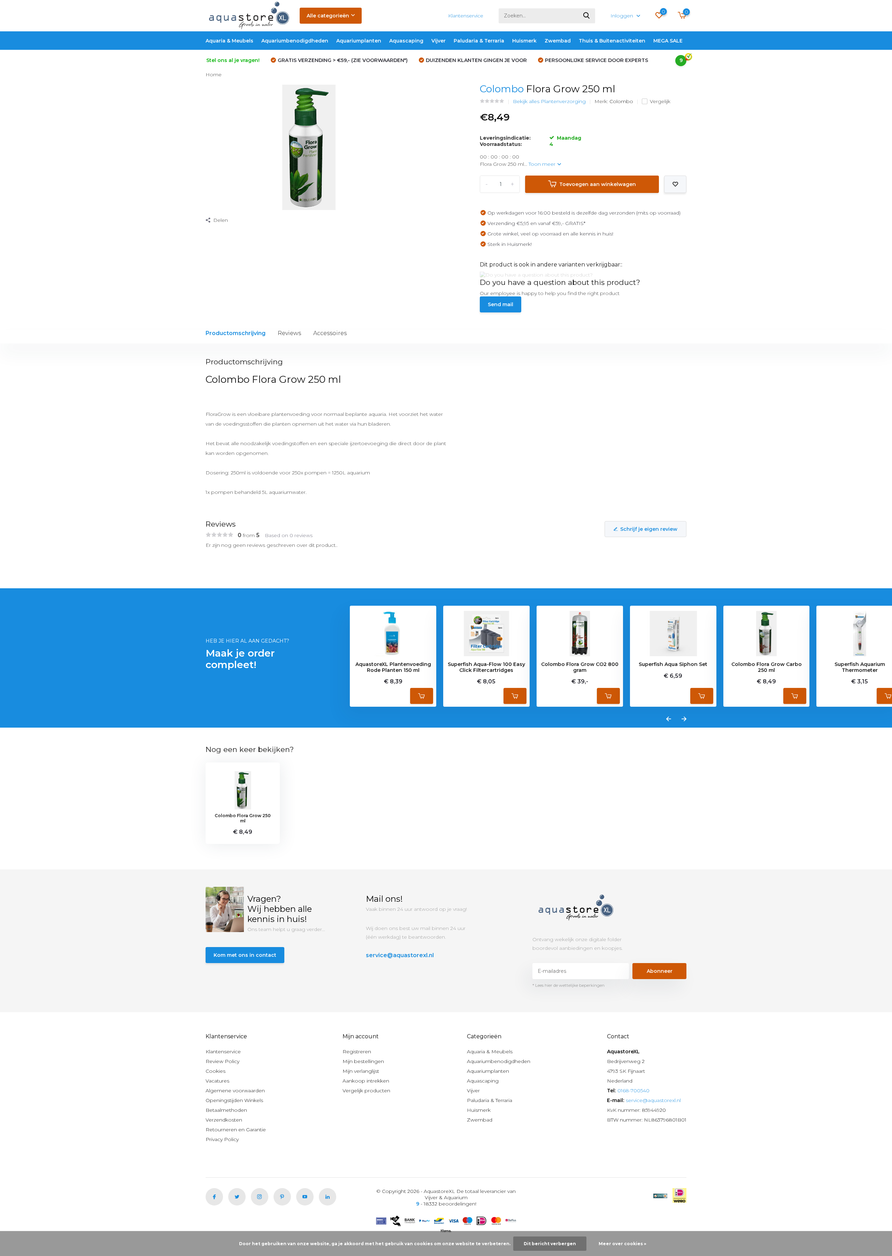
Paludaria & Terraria (479, 41)
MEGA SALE (668, 41)
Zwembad (558, 41)
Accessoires (330, 333)
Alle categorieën (328, 16)
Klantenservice (465, 16)
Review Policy (222, 1061)
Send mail (500, 304)
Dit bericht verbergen (550, 1243)
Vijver (438, 41)
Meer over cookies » (622, 1243)
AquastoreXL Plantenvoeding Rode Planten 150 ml (393, 667)
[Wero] (679, 1195)
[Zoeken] (586, 16)
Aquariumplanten (358, 41)
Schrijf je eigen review (648, 529)
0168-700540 (633, 1090)
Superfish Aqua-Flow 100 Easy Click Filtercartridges (486, 667)
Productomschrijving (236, 333)
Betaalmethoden (226, 1110)
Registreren (357, 1051)
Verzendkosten (224, 1120)
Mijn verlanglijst (361, 1071)
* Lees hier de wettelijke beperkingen (568, 985)
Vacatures (217, 1081)
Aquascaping (406, 41)
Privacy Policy (222, 1139)
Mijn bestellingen (363, 1061)
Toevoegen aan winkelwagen (597, 184)
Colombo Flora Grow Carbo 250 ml (766, 667)
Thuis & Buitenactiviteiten (612, 41)
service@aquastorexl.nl (400, 955)
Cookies (215, 1071)
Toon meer (543, 164)
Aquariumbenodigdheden (294, 41)
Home (214, 74)
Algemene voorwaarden (235, 1090)
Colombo (502, 89)
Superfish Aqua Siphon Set (673, 664)
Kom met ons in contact (245, 955)
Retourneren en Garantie (236, 1129)
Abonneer (659, 971)
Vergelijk (660, 101)
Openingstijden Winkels (234, 1100)
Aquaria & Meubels (229, 41)
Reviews (289, 333)
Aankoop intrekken (366, 1081)
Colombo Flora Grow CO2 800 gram (579, 667)
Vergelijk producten (366, 1090)
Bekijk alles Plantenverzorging (549, 101)
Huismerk (524, 41)
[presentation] (668, 719)
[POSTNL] (660, 1195)
